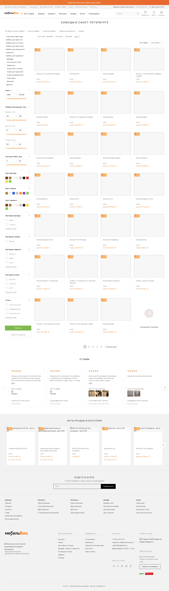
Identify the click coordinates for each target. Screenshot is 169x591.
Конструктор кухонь (144, 513)
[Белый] (13, 178)
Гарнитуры (140, 503)
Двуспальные (43, 509)
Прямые (8, 503)
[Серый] (20, 178)
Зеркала (9, 84)
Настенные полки (14, 62)
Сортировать (155, 43)
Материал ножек (12, 275)
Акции (71, 7)
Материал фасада (12, 216)
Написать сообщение (150, 566)
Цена (9, 90)
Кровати (51, 13)
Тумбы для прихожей (15, 72)
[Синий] (13, 193)
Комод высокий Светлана (99, 403)
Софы (7, 513)
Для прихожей (109, 509)
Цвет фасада (10, 173)
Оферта (61, 555)
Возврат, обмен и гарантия (68, 548)
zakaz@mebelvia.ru (119, 545)
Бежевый (50, 36)
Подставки (11, 78)
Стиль (8, 300)
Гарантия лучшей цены (94, 545)
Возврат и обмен (61, 7)
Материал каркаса (13, 249)
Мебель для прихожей (15, 46)
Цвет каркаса (11, 200)
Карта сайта (90, 551)
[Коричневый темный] (6, 178)
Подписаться (108, 486)
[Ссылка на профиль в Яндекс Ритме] (130, 566)
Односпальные (44, 503)
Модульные (140, 506)
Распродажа (94, 13)
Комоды (10, 59)
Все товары (29, 13)
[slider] (6, 98)
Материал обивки (12, 237)
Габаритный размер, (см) (15, 107)
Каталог (61, 539)
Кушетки (8, 509)
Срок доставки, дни (13, 156)
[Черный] (24, 178)
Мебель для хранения (14, 56)
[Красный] (27, 178)
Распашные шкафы (111, 506)
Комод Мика (16, 403)
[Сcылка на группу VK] (113, 566)
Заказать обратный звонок (123, 7)
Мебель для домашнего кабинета (15, 51)
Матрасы (63, 13)
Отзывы (61, 558)
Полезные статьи (81, 7)
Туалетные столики (15, 68)
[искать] (138, 13)
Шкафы (73, 13)
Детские (74, 509)
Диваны (41, 13)
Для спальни (108, 513)
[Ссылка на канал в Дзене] (126, 566)
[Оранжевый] (20, 193)
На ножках (59, 36)
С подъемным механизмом (48, 513)
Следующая (111, 346)
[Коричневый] (10, 178)
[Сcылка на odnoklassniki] (118, 566)
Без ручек (68, 36)
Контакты (93, 7)
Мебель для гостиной (14, 43)
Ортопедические (12, 519)
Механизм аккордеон (13, 516)
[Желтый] (6, 181)
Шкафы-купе (108, 503)
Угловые (8, 506)
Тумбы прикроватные (15, 75)
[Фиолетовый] (24, 193)
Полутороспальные (45, 506)
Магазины (89, 542)
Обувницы (11, 65)
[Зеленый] (10, 181)
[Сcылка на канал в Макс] (122, 566)
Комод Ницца (55, 403)
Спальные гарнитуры (14, 36)
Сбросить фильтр (18, 335)
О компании (33, 7)
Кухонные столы (142, 509)
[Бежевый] (17, 178)
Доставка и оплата (46, 7)
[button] (82, 69)
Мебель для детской (14, 40)
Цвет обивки (10, 188)
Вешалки (10, 81)
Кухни (82, 13)
